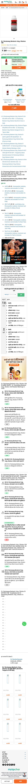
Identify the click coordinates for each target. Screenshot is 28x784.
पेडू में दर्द (7, 197)
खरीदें (20, 781)
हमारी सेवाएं (4, 756)
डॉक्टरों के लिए (5, 758)
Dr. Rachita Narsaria (16, 659)
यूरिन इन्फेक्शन (8, 191)
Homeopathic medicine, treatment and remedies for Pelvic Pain (15, 199)
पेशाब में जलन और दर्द (9, 231)
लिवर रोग (7, 213)
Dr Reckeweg (8, 70)
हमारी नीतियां (4, 754)
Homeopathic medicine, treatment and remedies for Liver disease (15, 215)
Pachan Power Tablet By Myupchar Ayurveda (20, 100)
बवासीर (6, 186)
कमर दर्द (6, 220)
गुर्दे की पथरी (7, 204)
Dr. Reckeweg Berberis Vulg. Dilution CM (7, 100)
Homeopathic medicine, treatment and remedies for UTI (15, 193)
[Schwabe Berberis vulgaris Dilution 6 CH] (6, 64)
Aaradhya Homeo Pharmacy (12, 75)
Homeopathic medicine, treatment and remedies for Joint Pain (15, 226)
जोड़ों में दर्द (7, 224)
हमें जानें (3, 752)
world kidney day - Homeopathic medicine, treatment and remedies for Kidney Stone (15, 206)
